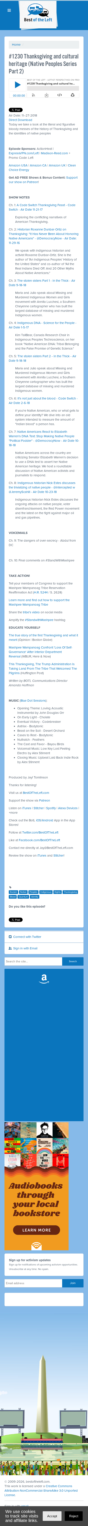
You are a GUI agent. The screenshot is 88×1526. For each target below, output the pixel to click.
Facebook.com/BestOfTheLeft (39, 840)
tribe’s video (31, 612)
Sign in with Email (24, 948)
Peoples (33, 892)
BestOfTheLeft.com (36, 793)
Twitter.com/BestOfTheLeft (40, 832)
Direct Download (20, 120)
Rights (57, 892)
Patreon (44, 800)
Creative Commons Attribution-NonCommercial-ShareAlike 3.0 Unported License (41, 1490)
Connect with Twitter (26, 937)
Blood (13, 896)
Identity (34, 896)
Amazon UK (57, 165)
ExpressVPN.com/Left (24, 153)
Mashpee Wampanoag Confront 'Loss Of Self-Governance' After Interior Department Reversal (40, 652)
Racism (13, 892)
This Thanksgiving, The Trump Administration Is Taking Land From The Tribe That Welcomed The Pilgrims (43, 668)
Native (23, 892)
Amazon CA (38, 165)
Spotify (51, 808)
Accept (52, 1516)
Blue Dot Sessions (33, 701)
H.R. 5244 (41, 592)
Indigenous (45, 892)
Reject (73, 1516)
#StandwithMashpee (39, 620)
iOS (38, 820)
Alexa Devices (68, 808)
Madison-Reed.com (54, 153)
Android (47, 820)
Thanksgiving (70, 892)
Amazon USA (18, 165)
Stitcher (39, 808)
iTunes (26, 808)
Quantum (23, 896)
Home (16, 45)
